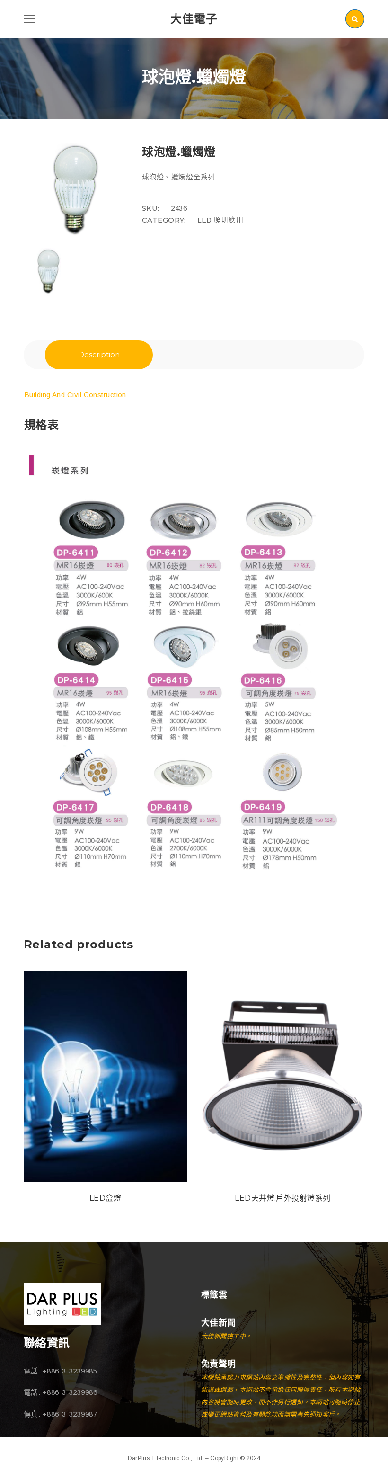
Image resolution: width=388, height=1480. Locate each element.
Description (99, 354)
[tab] (99, 354)
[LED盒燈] (105, 1076)
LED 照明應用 (220, 220)
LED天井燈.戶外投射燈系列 (282, 1198)
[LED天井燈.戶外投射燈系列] (282, 1076)
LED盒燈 (105, 1198)
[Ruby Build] (62, 1304)
